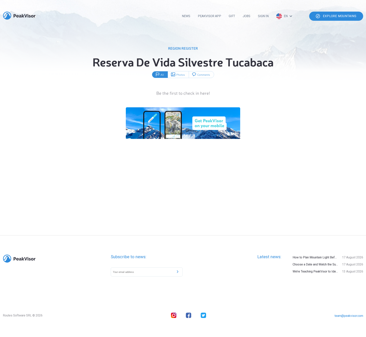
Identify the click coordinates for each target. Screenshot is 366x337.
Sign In (263, 16)
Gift (232, 16)
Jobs (246, 16)
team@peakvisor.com (349, 316)
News (186, 16)
